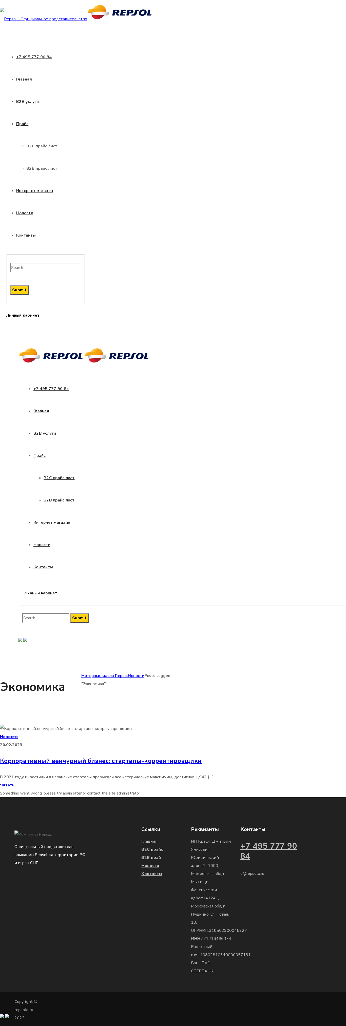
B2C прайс (152, 849)
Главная (149, 841)
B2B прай (151, 857)
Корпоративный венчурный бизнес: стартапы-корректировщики (101, 761)
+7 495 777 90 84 (268, 851)
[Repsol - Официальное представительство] (76, 19)
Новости (136, 676)
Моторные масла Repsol (104, 676)
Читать (7, 785)
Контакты (151, 874)
